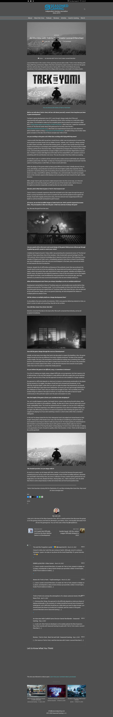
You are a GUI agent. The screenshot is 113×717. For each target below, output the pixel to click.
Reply (83, 546)
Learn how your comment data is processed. (63, 676)
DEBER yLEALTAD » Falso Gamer (43, 563)
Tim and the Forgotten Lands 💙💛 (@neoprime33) (50, 547)
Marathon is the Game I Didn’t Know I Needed (77, 699)
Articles (56, 35)
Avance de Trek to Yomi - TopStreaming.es (47, 579)
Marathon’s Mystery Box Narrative (56, 698)
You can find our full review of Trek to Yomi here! (56, 107)
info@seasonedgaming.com (56, 711)
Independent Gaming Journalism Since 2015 (56, 12)
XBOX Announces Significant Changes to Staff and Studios (36, 699)
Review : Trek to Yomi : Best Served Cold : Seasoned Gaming (52, 637)
